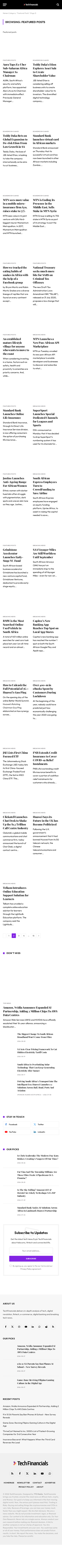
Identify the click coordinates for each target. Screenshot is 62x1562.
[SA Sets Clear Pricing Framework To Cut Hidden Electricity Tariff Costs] (9, 1053)
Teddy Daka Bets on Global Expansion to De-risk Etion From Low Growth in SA (15, 141)
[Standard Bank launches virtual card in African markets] (46, 118)
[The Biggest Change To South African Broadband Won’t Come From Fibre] (9, 1038)
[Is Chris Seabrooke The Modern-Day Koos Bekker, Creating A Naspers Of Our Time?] (9, 1160)
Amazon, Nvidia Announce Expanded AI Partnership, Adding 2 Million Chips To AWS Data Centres (30, 1011)
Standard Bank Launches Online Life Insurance (13, 414)
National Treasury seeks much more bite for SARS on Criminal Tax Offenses (44, 275)
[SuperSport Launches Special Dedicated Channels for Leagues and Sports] (46, 393)
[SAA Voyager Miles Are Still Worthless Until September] (46, 532)
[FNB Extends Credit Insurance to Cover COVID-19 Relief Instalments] (46, 735)
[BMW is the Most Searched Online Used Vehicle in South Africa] (16, 603)
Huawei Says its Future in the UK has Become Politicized (45, 820)
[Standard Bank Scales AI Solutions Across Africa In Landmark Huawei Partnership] (9, 1212)
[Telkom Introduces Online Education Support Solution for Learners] (16, 870)
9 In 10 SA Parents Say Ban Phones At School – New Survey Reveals (35, 1365)
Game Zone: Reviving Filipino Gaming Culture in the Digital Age (35, 1381)
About (40, 1487)
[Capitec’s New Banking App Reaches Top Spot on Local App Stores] (46, 603)
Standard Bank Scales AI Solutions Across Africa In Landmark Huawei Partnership (37, 1209)
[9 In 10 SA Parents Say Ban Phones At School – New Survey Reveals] (9, 1368)
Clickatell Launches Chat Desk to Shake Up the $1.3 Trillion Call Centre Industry (15, 822)
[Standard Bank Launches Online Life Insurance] (16, 393)
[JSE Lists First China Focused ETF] (16, 735)
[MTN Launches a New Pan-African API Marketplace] (46, 321)
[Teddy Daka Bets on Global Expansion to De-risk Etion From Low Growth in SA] (16, 118)
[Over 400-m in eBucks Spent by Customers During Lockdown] (46, 667)
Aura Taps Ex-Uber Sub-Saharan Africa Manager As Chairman (15, 70)
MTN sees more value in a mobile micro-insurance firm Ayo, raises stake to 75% (16, 205)
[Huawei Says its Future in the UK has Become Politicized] (46, 799)
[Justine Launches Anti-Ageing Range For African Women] (16, 460)
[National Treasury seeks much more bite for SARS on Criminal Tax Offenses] (46, 250)
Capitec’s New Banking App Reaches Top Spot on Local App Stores (46, 626)
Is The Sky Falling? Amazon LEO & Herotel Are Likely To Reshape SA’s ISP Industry (36, 1192)
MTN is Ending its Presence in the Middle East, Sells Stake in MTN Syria (44, 205)
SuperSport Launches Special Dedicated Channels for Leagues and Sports (45, 417)
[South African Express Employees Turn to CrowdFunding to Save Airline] (46, 460)
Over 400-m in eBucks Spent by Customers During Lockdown (44, 690)
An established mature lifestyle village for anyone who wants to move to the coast (16, 346)
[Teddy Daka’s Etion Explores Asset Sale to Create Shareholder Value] (46, 47)
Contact (37, 1483)
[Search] (57, 4)
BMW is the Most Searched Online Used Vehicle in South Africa (13, 626)
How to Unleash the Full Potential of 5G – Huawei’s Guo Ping (16, 688)
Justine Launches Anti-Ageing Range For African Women (15, 481)
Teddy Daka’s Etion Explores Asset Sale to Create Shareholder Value (45, 70)
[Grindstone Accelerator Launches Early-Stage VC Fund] (16, 532)
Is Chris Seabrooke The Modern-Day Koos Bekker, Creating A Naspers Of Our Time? (38, 1157)
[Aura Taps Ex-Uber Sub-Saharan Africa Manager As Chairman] (16, 47)
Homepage (9, 1483)
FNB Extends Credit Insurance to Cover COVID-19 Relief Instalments (45, 758)
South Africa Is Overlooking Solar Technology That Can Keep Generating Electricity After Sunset (36, 1067)
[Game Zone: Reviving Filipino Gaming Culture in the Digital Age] (9, 1384)
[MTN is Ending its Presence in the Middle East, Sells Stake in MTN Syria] (46, 182)
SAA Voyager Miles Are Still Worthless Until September (44, 553)
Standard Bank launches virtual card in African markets (46, 139)
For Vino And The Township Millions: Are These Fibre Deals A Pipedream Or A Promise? (37, 1174)
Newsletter (23, 1483)
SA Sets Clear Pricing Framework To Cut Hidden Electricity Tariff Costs (37, 1051)
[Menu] (5, 4)
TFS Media (38, 1494)
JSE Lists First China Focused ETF (15, 754)
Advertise (50, 1483)
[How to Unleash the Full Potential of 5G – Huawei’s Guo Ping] (16, 667)
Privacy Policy (26, 1269)
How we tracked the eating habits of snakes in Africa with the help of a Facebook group (15, 275)
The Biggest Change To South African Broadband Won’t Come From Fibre (35, 1035)
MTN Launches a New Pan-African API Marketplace (46, 342)
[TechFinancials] (31, 4)
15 (33, 936)
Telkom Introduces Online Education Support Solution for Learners (15, 893)
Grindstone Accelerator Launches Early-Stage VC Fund (13, 555)
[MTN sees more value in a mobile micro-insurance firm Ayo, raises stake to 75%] (16, 182)
